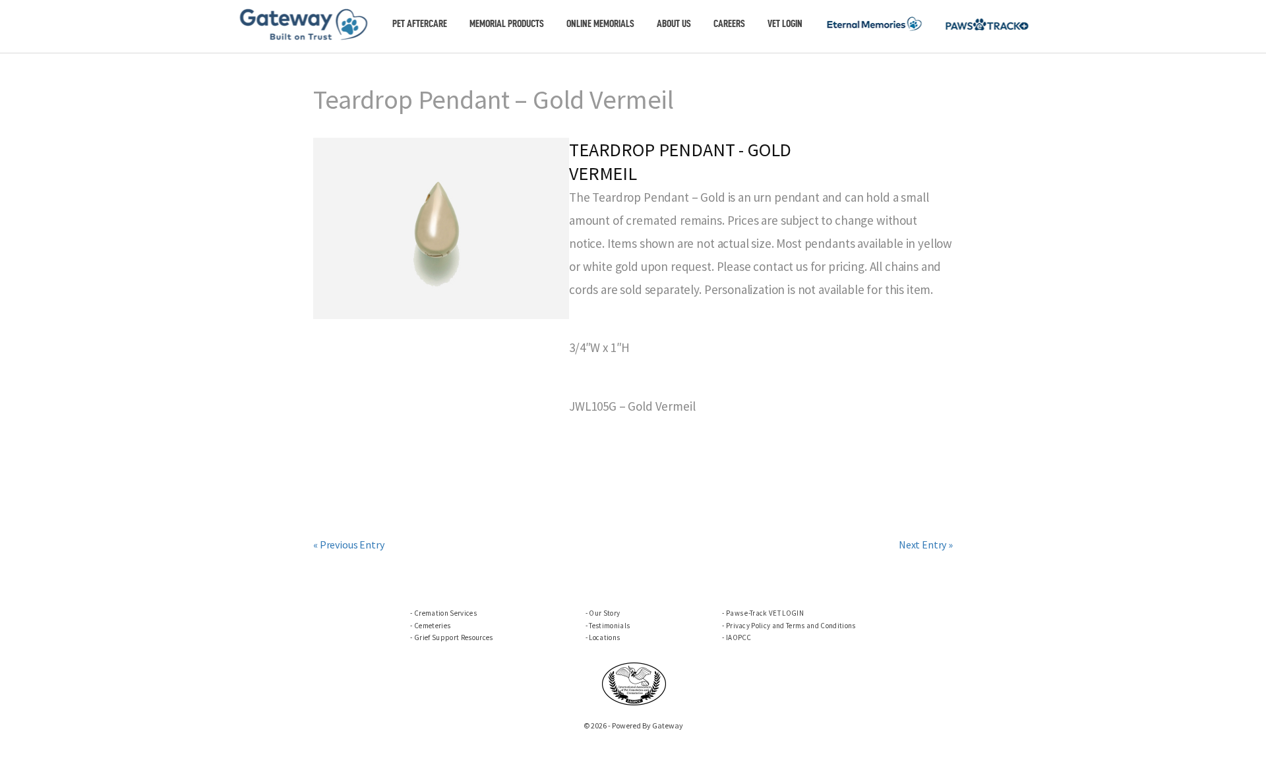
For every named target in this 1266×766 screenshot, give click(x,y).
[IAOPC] (634, 682)
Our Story (604, 613)
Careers (729, 23)
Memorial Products (506, 23)
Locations (604, 637)
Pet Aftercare (419, 23)
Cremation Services (445, 613)
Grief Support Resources (453, 637)
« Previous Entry (348, 544)
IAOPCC (739, 637)
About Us (674, 23)
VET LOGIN (785, 23)
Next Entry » (926, 544)
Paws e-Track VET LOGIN (765, 613)
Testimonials (609, 625)
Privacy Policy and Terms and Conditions (791, 625)
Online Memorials (600, 23)
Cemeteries (432, 625)
